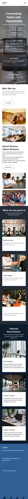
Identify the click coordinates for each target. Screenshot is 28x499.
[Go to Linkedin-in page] (18, 498)
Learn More (8, 103)
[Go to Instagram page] (11, 498)
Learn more (8, 167)
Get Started (14, 32)
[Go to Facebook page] (5, 498)
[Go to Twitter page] (23, 498)
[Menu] (25, 3)
